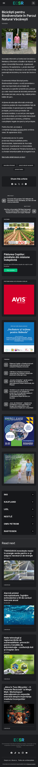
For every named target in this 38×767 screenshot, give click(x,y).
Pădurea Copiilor (31, 764)
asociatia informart (9, 165)
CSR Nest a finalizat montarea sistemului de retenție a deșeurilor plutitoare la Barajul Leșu (21, 373)
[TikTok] (15, 753)
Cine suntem (10, 270)
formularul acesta (16, 130)
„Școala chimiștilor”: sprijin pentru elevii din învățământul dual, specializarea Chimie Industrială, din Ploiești (22, 382)
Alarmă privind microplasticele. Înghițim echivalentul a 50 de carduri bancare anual (18, 596)
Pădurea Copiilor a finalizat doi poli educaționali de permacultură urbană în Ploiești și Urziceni (21, 365)
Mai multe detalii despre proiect (13, 157)
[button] (4, 3)
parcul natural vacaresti (26, 165)
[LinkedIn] (19, 753)
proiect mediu (19, 169)
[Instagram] (23, 753)
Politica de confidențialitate (26, 760)
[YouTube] (26, 753)
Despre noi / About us (10, 760)
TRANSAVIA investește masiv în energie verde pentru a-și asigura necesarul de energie (18, 553)
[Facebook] (11, 753)
